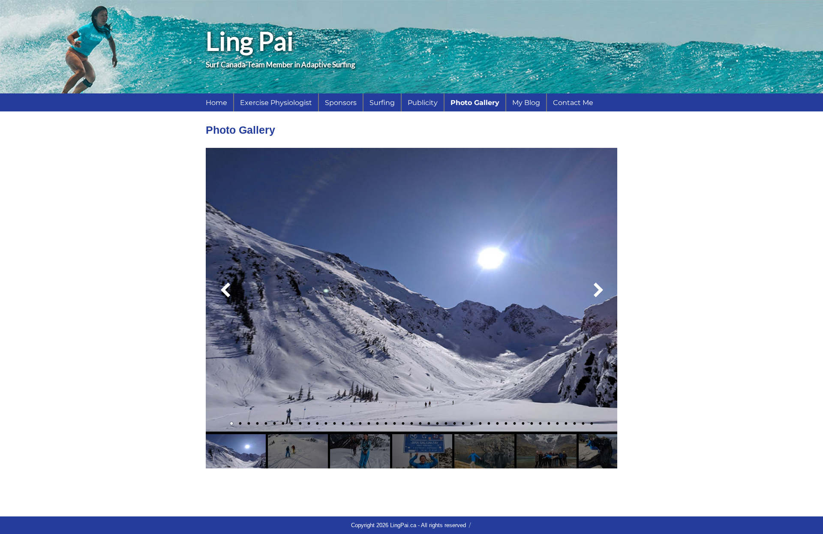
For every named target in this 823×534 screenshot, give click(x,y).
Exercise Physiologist (276, 103)
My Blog (526, 103)
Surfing (382, 103)
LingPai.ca (403, 525)
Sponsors (341, 103)
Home (216, 103)
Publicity (423, 103)
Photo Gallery (475, 103)
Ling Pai (250, 40)
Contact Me (573, 103)
